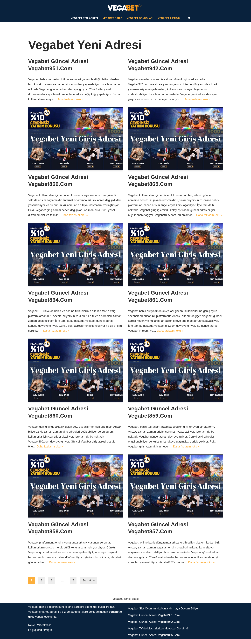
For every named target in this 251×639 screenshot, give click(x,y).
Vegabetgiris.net (38, 611)
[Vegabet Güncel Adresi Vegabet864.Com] (75, 254)
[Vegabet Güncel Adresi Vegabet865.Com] (175, 138)
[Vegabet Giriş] (125, 7)
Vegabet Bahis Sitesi (125, 598)
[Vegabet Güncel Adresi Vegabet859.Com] (175, 370)
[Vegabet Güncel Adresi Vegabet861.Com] (175, 254)
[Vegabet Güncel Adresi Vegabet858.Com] (75, 486)
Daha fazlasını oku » (70, 99)
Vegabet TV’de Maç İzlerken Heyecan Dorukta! (158, 628)
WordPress (44, 625)
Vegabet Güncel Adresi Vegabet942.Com (154, 621)
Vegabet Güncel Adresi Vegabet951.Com (154, 615)
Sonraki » (88, 580)
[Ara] (189, 18)
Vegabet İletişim (169, 18)
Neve (31, 625)
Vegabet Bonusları (140, 18)
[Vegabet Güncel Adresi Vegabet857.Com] (175, 486)
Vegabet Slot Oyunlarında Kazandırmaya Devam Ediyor (163, 608)
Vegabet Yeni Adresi (84, 18)
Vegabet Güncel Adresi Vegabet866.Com (154, 635)
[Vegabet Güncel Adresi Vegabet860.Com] (75, 370)
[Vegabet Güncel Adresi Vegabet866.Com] (75, 138)
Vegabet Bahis (112, 18)
